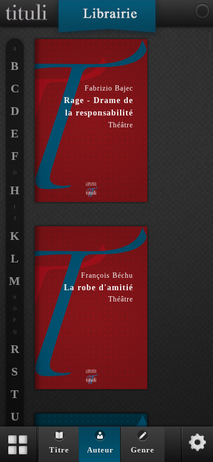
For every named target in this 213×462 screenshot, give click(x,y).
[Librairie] (106, 20)
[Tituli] (26, 5)
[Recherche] (202, 11)
